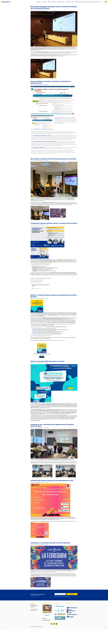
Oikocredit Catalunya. (36, 50)
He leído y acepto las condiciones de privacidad (63, 596)
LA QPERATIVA (34, 331)
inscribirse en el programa (46, 409)
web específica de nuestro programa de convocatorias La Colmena (54, 340)
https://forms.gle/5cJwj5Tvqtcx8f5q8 (37, 280)
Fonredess (74, 521)
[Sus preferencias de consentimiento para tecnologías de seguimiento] (1, 627)
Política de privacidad (35, 626)
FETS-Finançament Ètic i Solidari (58, 49)
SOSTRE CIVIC (34, 328)
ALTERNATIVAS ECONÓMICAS (37, 330)
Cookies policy (40, 626)
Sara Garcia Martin (40, 9)
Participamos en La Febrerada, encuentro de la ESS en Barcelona (50, 543)
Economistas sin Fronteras (58, 117)
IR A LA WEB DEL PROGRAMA (35, 420)
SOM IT (33, 329)
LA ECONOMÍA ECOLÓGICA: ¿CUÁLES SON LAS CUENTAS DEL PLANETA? (45, 141)
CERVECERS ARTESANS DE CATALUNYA (38, 332)
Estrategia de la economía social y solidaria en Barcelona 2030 (47, 570)
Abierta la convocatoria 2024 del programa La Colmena (47, 361)
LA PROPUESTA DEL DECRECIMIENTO (39, 147)
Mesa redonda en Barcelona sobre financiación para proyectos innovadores (53, 159)
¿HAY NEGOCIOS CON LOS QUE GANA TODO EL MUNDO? (42, 135)
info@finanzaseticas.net (34, 609)
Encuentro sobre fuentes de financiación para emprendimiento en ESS (52, 480)
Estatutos (44, 618)
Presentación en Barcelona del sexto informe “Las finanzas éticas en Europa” (54, 223)
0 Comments (46, 9)
